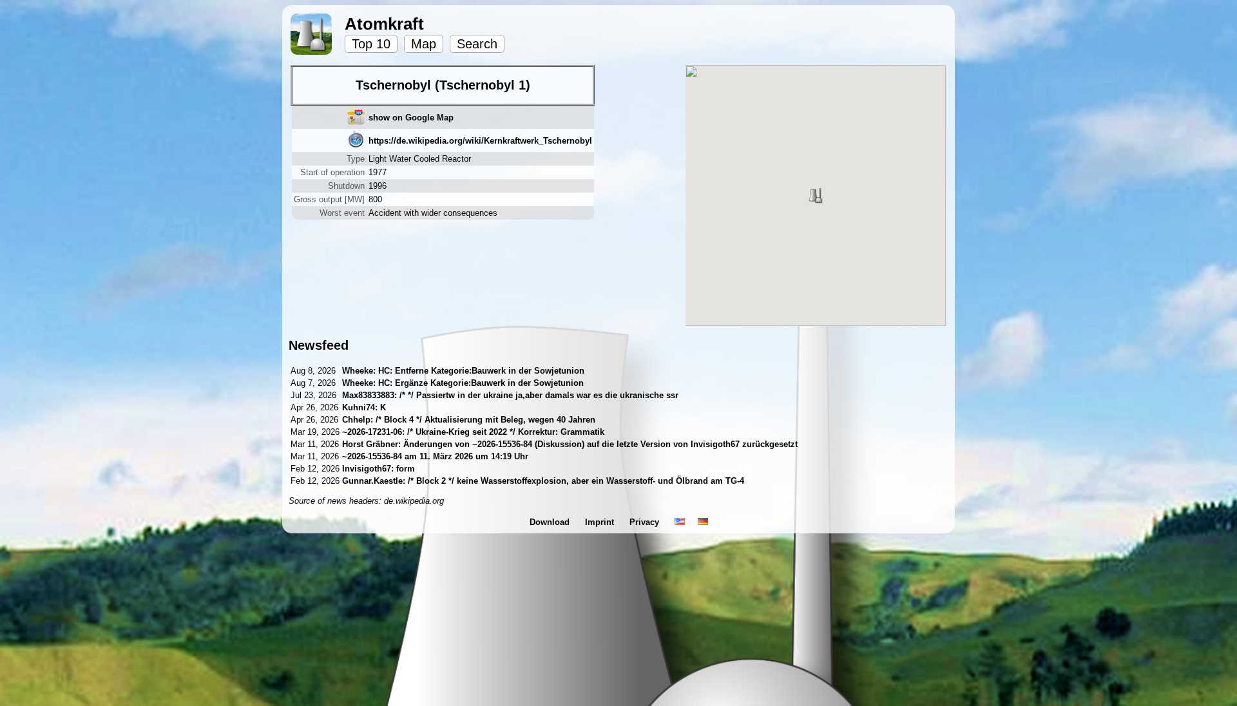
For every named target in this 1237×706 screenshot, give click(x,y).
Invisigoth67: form (378, 468)
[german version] (703, 522)
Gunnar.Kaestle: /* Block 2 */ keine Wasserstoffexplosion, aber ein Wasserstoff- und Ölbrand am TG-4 (543, 481)
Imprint (601, 522)
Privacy (645, 522)
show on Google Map (411, 117)
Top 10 (371, 44)
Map (423, 44)
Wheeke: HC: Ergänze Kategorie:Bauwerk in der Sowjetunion (463, 383)
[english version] (680, 522)
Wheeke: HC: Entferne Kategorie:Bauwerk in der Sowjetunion (463, 371)
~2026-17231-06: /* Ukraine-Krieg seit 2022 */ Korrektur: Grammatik (473, 432)
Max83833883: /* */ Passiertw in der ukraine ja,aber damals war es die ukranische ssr (510, 395)
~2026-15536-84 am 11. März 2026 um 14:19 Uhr (435, 456)
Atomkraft (384, 23)
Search (477, 44)
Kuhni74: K (364, 407)
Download (551, 522)
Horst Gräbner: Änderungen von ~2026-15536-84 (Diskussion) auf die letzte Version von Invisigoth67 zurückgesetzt (570, 444)
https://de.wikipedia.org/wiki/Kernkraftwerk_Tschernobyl (480, 141)
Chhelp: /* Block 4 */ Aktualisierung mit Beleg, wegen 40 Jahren (468, 420)
